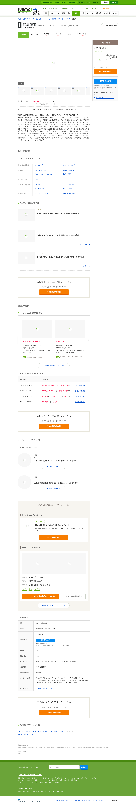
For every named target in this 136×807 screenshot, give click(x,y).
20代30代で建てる (41, 188)
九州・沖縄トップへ (36, 767)
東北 (24, 791)
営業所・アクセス (82, 34)
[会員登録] (105, 2)
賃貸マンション (26, 778)
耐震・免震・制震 (41, 170)
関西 (46, 791)
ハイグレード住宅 (69, 165)
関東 (28, 791)
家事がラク (38, 185)
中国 (54, 791)
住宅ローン (21, 782)
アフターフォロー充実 (42, 193)
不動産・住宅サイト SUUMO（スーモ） (30, 775)
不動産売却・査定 (57, 780)
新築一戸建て (85, 778)
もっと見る (84, 223)
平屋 (36, 179)
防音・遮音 (67, 174)
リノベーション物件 (27, 780)
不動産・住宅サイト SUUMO (26, 19)
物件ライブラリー (31, 782)
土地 (82, 13)
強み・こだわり (35, 35)
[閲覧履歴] (95, 2)
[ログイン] (114, 2)
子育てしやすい (68, 185)
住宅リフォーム (45, 780)
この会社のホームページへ (45, 688)
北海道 (19, 791)
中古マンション (74, 778)
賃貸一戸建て (45, 778)
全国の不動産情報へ (23, 767)
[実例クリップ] (84, 2)
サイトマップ (69, 800)
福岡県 (68, 19)
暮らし (115, 13)
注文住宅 (76, 13)
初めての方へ (60, 800)
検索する (84, 767)
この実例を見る (80, 385)
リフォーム (90, 13)
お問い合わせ (100, 800)
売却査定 (98, 13)
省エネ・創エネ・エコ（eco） (45, 174)
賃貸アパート (36, 778)
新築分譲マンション (63, 778)
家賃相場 (53, 778)
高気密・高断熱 (68, 170)
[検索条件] (72, 2)
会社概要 (23, 35)
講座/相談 (107, 13)
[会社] (64, 2)
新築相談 (66, 780)
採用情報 (114, 800)
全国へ (35, 9)
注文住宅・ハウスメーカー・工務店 (46, 19)
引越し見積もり (74, 780)
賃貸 (45, 13)
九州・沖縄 (61, 19)
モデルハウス (58, 34)
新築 (52, 13)
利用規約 (77, 800)
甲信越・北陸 (35, 791)
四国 (50, 791)
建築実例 (46, 34)
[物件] (57, 2)
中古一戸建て (94, 778)
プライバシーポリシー (88, 800)
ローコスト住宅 (40, 165)
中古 (57, 13)
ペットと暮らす (68, 188)
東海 (41, 791)
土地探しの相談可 (69, 193)
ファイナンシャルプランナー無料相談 (48, 782)
